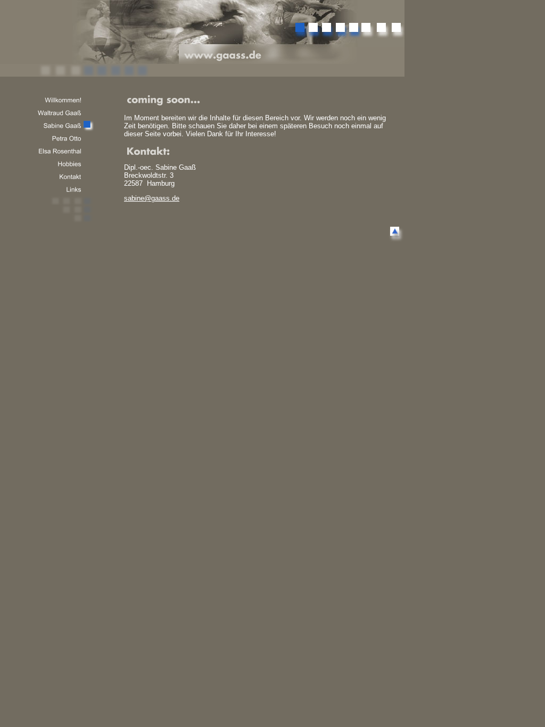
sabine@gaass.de (151, 198)
